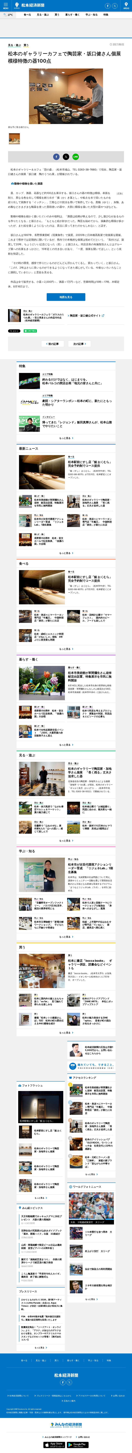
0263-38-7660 (87, 169)
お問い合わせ (119, 1395)
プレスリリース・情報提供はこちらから (54, 1395)
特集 (106, 14)
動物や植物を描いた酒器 (28, 183)
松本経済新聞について (19, 1395)
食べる (27, 14)
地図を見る (66, 297)
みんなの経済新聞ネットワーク (66, 1425)
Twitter (115, 6)
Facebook (107, 6)
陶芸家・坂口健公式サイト (85, 315)
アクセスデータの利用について (91, 1395)
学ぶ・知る (92, 14)
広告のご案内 (69, 1401)
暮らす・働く (72, 14)
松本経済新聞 (29, 5)
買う (57, 14)
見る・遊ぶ (43, 14)
